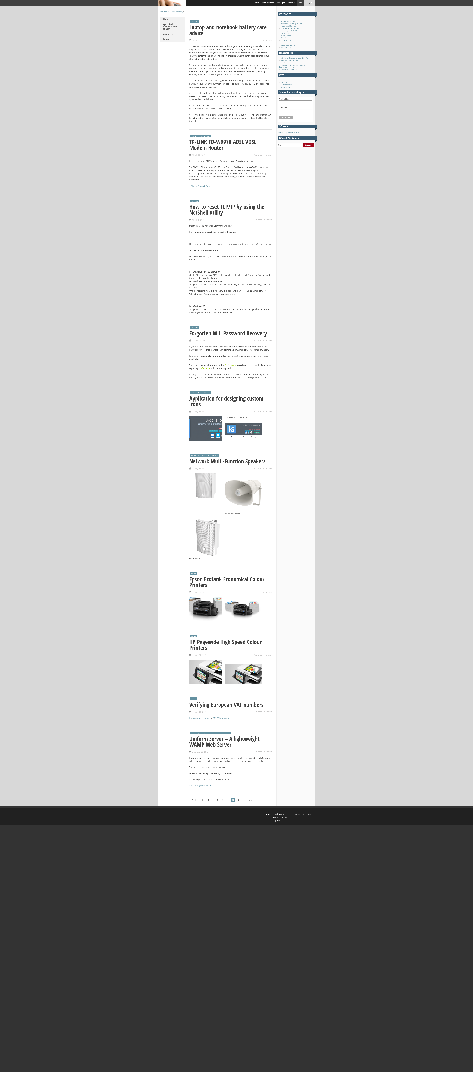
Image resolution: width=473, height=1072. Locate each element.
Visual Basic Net (286, 40)
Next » (250, 800)
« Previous (194, 800)
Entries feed (285, 82)
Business (193, 455)
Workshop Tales (286, 47)
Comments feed (286, 85)
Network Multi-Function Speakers (227, 461)
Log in (283, 80)
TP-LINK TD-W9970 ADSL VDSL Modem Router (222, 145)
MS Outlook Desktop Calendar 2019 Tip (294, 58)
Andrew (269, 40)
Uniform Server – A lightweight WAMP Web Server (224, 741)
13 (238, 800)
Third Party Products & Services (200, 136)
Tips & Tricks (194, 21)
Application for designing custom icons (226, 401)
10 (222, 800)
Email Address (284, 99)
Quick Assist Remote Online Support (273, 3)
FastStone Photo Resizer (289, 63)
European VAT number (199, 718)
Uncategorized (286, 36)
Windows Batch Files (288, 43)
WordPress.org (286, 87)
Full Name (283, 108)
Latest (300, 3)
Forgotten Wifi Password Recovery (228, 333)
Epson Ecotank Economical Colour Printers (226, 582)
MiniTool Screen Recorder (290, 60)
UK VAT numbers (221, 718)
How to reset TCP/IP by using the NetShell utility (226, 209)
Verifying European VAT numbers (226, 704)
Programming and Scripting (199, 733)
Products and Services (288, 26)
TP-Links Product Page (199, 186)
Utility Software (286, 38)
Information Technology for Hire (292, 24)
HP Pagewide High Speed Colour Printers (225, 645)
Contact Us (291, 3)
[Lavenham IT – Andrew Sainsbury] (172, 3)
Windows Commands (288, 45)
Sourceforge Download (200, 785)
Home (257, 3)
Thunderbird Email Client (289, 69)
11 (227, 800)
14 (243, 800)
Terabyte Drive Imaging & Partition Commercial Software (292, 66)
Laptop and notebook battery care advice (228, 30)
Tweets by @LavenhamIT (289, 132)
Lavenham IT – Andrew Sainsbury (171, 12)
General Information (288, 21)
